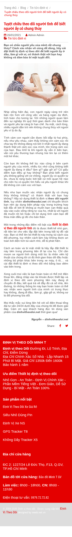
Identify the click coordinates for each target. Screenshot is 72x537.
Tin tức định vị (39, 8)
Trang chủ (10, 8)
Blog (23, 8)
